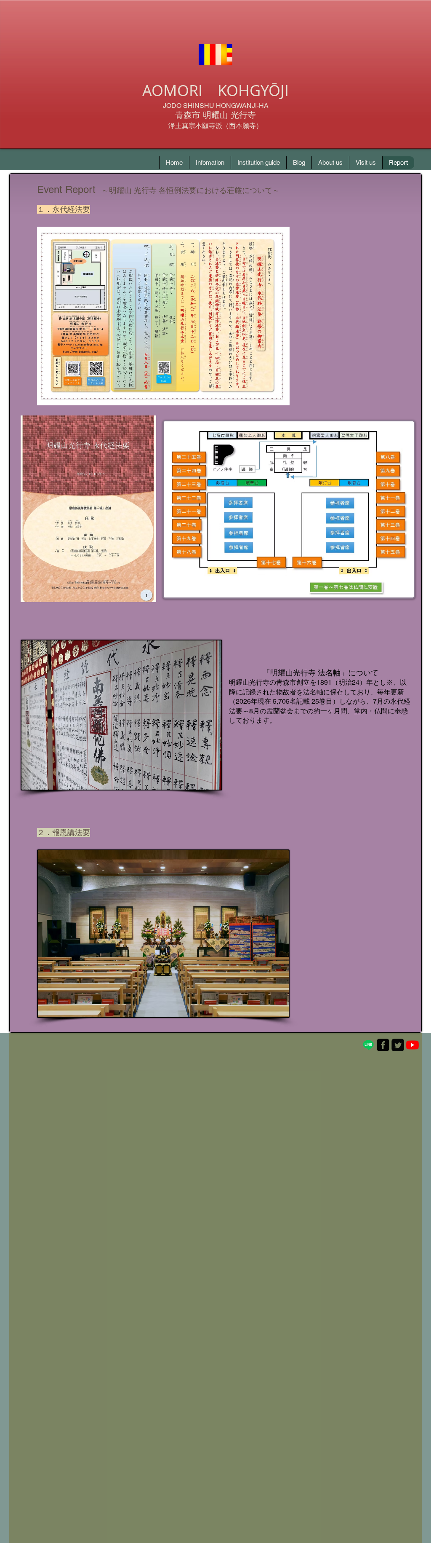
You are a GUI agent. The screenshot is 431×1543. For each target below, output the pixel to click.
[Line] (368, 1045)
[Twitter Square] (397, 1045)
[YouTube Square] (412, 1045)
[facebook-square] (383, 1045)
